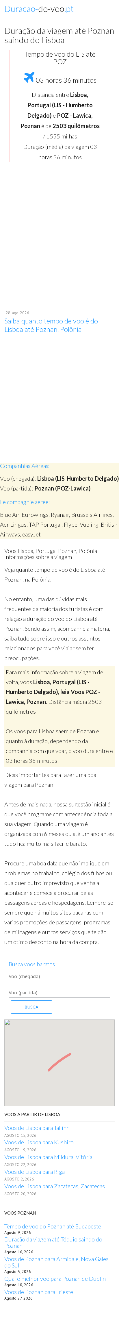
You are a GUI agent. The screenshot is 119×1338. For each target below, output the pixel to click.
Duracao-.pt (39, 8)
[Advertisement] (59, 231)
